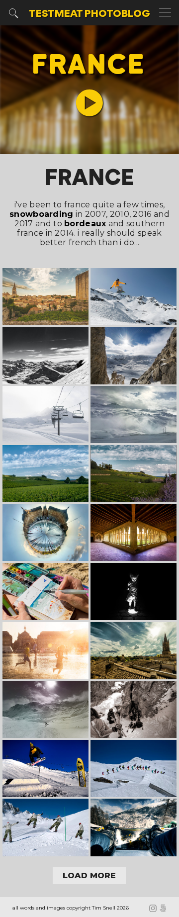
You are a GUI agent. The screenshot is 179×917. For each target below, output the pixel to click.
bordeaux (85, 223)
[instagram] (154, 909)
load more (89, 875)
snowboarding (41, 214)
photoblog (89, 14)
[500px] (164, 909)
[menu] (166, 13)
